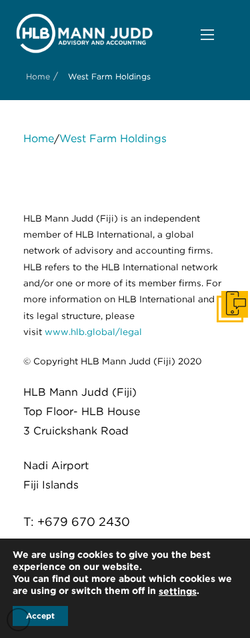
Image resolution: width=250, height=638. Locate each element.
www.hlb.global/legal (93, 331)
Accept (40, 616)
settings (178, 591)
